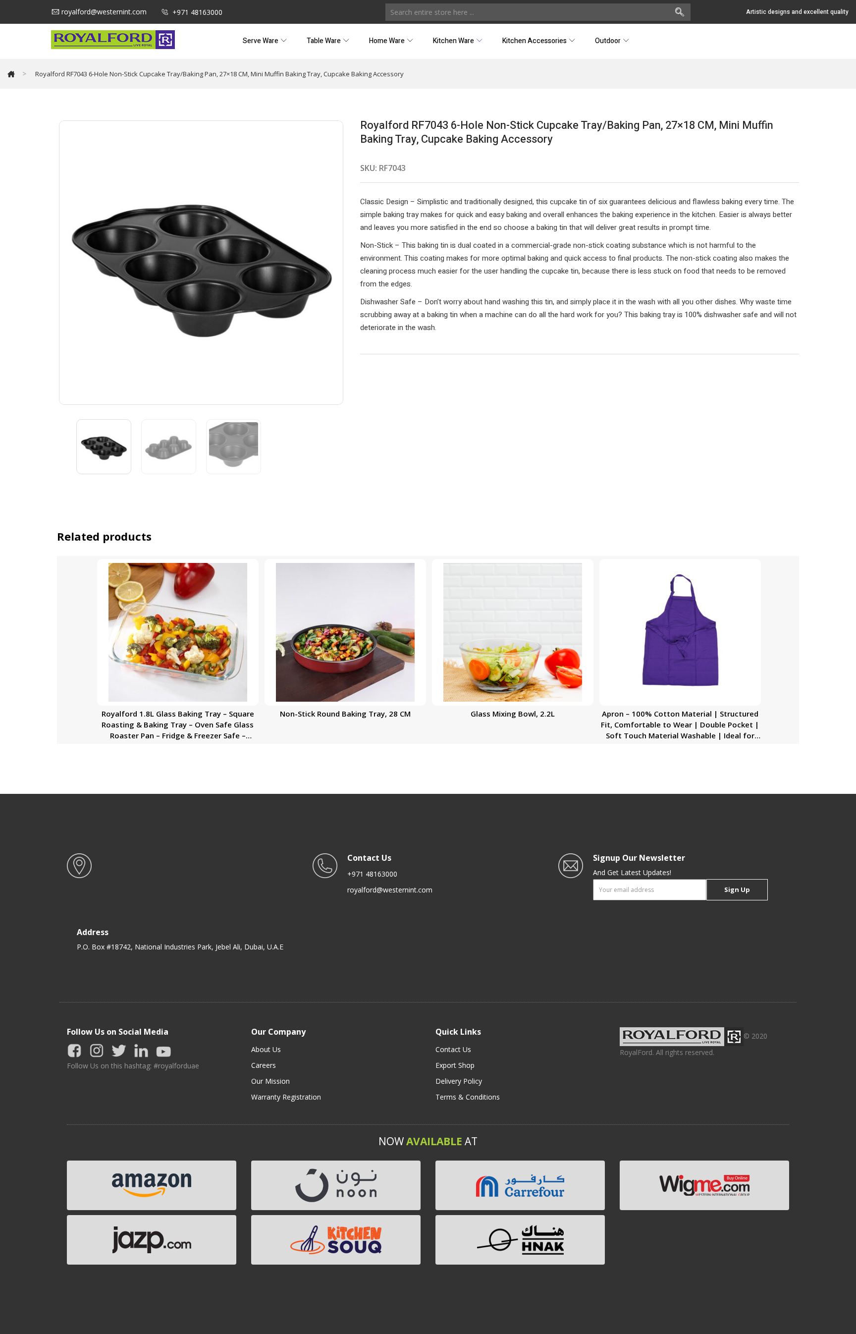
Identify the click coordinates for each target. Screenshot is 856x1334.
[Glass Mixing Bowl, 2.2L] (512, 631)
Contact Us (453, 1049)
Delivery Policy (458, 1081)
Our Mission (270, 1081)
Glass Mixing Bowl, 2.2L (513, 714)
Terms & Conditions (467, 1097)
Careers (263, 1065)
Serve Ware (261, 41)
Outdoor (608, 41)
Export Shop (455, 1065)
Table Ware (324, 41)
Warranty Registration (286, 1097)
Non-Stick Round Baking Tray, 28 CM (345, 714)
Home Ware (387, 41)
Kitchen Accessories (535, 41)
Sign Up (737, 889)
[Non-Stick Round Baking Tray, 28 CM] (345, 631)
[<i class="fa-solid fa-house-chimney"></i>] (11, 74)
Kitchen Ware (454, 41)
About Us (266, 1049)
